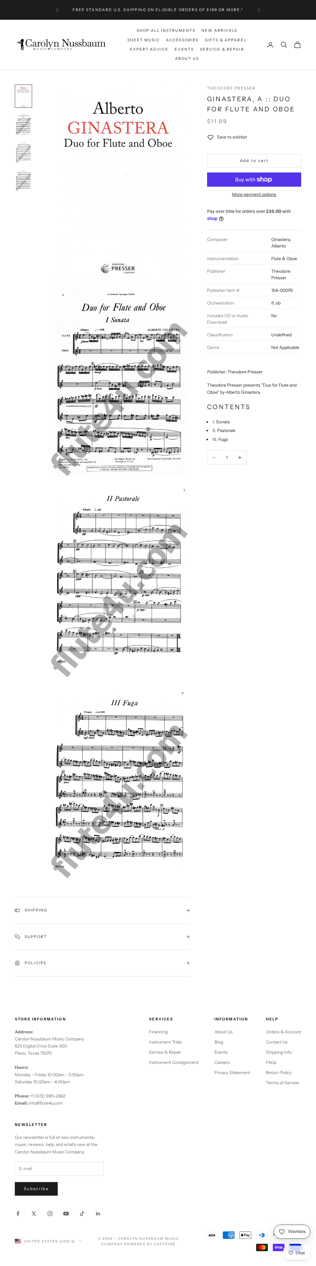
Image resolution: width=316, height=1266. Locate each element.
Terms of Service (282, 1082)
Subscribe (36, 1188)
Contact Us (277, 1042)
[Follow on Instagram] (50, 1213)
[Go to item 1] (23, 96)
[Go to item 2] (23, 124)
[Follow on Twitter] (34, 1213)
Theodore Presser (231, 88)
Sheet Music (143, 40)
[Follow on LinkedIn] (98, 1213)
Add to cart (254, 160)
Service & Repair (222, 49)
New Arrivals (219, 30)
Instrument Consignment (173, 1062)
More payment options (254, 194)
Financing (158, 1032)
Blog (218, 1042)
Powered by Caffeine (150, 1244)
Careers (222, 1062)
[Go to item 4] (23, 180)
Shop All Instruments (166, 30)
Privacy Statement (232, 1072)
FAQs (271, 1062)
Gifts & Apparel (226, 40)
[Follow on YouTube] (66, 1213)
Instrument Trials (165, 1042)
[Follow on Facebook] (18, 1213)
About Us (187, 58)
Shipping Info (279, 1052)
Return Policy (279, 1072)
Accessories (182, 40)
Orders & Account (283, 1032)
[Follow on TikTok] (82, 1213)
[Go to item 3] (23, 152)
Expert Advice (149, 49)
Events (184, 49)
